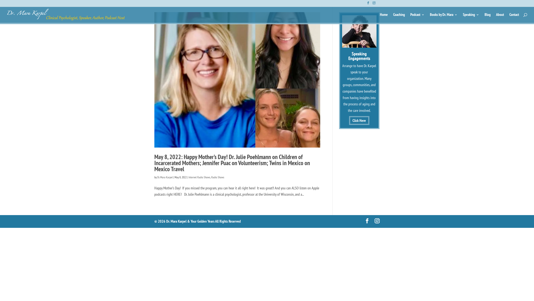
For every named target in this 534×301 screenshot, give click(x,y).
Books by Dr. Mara (441, 15)
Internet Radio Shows (199, 177)
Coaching (399, 15)
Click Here (359, 120)
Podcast (415, 15)
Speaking (469, 15)
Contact (514, 15)
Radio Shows (217, 177)
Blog (488, 15)
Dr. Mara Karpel (165, 177)
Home (384, 15)
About (500, 15)
